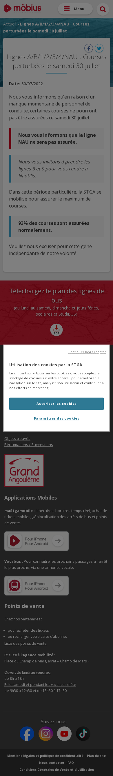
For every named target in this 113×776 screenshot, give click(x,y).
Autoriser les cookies (56, 403)
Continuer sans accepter (87, 352)
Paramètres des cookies (56, 418)
